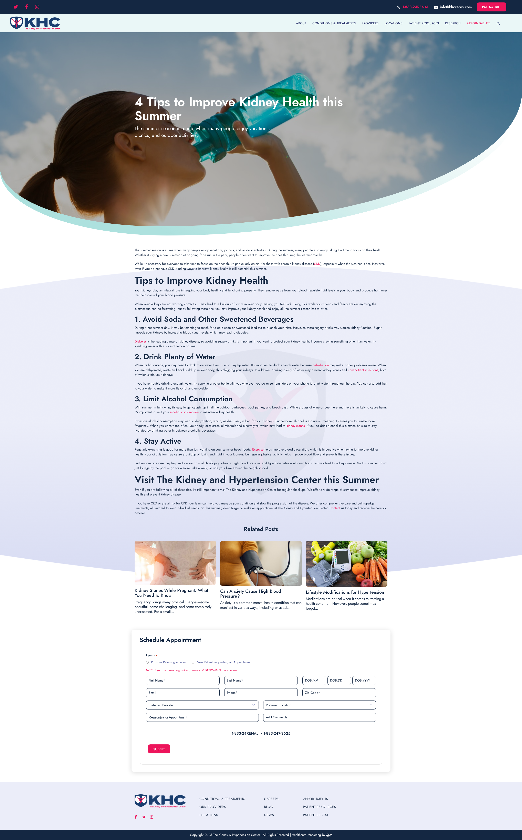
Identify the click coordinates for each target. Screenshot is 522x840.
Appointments (315, 798)
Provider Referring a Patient (169, 662)
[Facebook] (26, 7)
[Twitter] (15, 7)
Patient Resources (319, 806)
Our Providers (212, 806)
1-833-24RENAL (415, 7)
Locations (208, 815)
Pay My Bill (491, 7)
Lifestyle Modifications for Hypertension (345, 592)
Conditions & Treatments (222, 798)
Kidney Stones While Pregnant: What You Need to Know (171, 592)
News (269, 815)
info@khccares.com (456, 7)
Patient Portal (316, 815)
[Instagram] (37, 7)
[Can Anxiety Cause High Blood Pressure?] (261, 563)
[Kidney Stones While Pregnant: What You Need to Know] (175, 563)
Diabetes (140, 341)
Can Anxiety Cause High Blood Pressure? (250, 593)
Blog (268, 806)
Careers (271, 798)
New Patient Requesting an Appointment (224, 662)
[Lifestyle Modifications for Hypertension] (346, 564)
